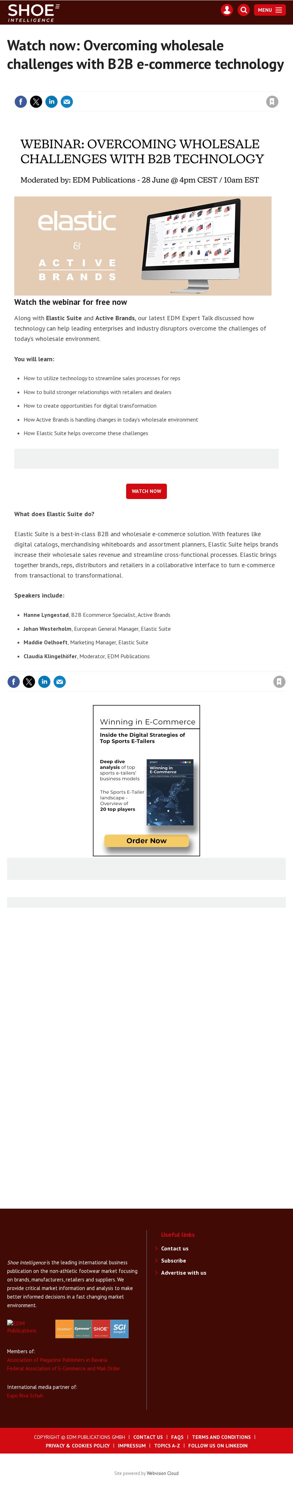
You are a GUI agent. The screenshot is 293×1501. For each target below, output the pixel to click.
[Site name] (35, 1254)
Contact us (175, 1248)
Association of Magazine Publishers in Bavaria (57, 1359)
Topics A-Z (167, 1445)
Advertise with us (184, 1272)
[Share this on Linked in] (51, 101)
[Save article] (272, 101)
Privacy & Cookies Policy (78, 1445)
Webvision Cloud (163, 1473)
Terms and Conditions (221, 1437)
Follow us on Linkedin (218, 1445)
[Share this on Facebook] (20, 101)
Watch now (146, 491)
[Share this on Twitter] (36, 101)
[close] (278, 86)
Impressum (132, 1445)
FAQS (177, 1437)
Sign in (187, 86)
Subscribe (173, 1260)
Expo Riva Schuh (25, 1395)
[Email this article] (66, 101)
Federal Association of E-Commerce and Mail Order (63, 1368)
